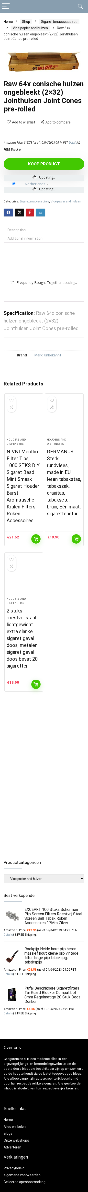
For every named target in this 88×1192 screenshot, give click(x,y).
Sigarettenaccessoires (59, 22)
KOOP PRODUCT (44, 163)
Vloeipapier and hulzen (30, 28)
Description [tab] (17, 230)
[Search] (80, 6)
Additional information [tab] (25, 238)
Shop (26, 22)
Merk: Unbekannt (47, 355)
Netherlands (35, 183)
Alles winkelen (15, 1127)
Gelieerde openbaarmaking (24, 1182)
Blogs (8, 1133)
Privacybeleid (14, 1168)
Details (73, 142)
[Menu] (6, 6)
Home (8, 22)
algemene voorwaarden (22, 1175)
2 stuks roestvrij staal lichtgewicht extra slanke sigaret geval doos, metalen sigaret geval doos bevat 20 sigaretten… (22, 638)
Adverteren (12, 1147)
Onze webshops (16, 1140)
